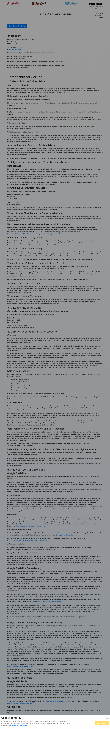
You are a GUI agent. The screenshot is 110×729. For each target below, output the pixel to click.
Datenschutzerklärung (19, 725)
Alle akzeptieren (102, 723)
